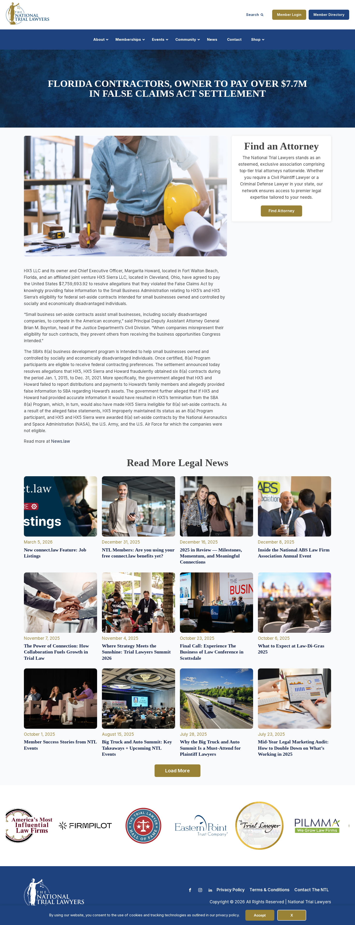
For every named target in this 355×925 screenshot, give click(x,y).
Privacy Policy (231, 889)
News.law (60, 441)
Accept (260, 915)
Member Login (289, 15)
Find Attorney (281, 210)
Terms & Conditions (269, 889)
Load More (177, 771)
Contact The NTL (311, 889)
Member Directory (328, 15)
